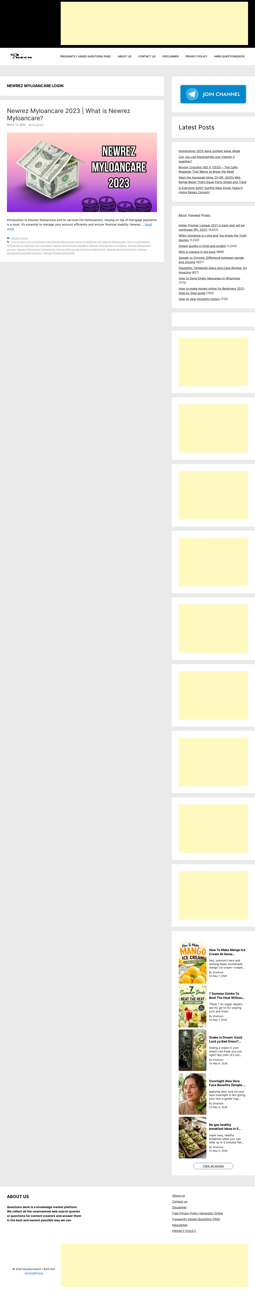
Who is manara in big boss (197, 252)
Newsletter (180, 1225)
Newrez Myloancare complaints (108, 245)
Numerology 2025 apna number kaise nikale (209, 151)
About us (124, 56)
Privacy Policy (196, 56)
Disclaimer (170, 56)
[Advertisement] (154, 23)
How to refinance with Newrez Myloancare (101, 241)
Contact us (147, 56)
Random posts (19, 238)
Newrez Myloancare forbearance (36, 249)
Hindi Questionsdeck (229, 56)
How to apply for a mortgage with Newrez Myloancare (43, 241)
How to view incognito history (199, 299)
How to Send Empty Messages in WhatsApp (209, 278)
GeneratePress (34, 1273)
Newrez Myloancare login (121, 249)
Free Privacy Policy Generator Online (197, 1213)
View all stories (213, 1166)
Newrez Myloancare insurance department (80, 249)
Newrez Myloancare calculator (70, 245)
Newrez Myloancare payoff (59, 253)
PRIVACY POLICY (184, 1231)
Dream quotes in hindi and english (202, 246)
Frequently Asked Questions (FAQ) (85, 56)
